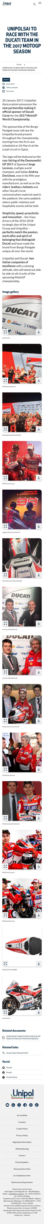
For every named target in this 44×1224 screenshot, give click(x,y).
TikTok (36, 1105)
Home (19, 64)
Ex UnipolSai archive (22, 1175)
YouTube (7, 1105)
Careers (22, 1155)
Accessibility (22, 1115)
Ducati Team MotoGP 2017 (17, 1053)
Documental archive (22, 1169)
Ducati (9, 1067)
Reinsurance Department (22, 1182)
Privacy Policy (22, 1135)
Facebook (25, 1105)
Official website (12, 87)
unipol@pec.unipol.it (16, 1194)
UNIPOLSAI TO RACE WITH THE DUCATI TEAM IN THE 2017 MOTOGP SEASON (23, 1037)
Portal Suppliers (22, 1162)
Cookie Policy (22, 1129)
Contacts (22, 1122)
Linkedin (13, 1105)
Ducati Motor (11, 1077)
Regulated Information (22, 1142)
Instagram (31, 1105)
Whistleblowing (22, 1149)
